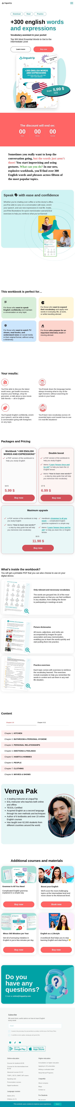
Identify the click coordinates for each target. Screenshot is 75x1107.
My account (42, 1099)
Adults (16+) (11, 1096)
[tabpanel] (37, 753)
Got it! (57, 1104)
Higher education (44, 1058)
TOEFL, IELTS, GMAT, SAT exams (18, 1075)
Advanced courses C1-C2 (15, 1072)
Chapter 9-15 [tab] (42, 722)
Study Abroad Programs (45, 1073)
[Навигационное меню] (71, 3)
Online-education (13, 1058)
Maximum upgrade (37, 510)
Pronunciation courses (14, 1082)
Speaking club (11, 1079)
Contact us (41, 1089)
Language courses (13, 1091)
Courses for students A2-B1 (15, 1063)
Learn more (20, 49)
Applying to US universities (46, 1066)
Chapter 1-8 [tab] (10, 722)
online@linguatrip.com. (22, 996)
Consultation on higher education (48, 1063)
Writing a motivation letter (46, 1069)
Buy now (43, 49)
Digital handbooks (12, 1085)
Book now (56, 904)
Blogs (40, 1086)
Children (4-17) (12, 1099)
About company (43, 1083)
